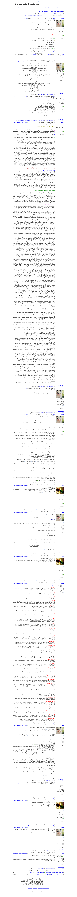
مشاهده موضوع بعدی (29, 15)
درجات (23, 7)
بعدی (31, 13)
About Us (44, 888)
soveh (63, 96)
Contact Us (47, 888)
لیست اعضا (49, 7)
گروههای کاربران (42, 7)
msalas (63, 485)
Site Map (41, 888)
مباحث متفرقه (53, 11)
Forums (31, 888)
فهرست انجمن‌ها (60, 11)
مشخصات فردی (28, 7)
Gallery (36, 888)
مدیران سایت (35, 7)
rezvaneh (62, 18)
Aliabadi (34, 54)
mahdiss (49, 54)
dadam (63, 853)
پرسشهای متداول (59, 7)
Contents (34, 888)
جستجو (53, 7)
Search (39, 888)
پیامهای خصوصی (17, 7)
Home (29, 888)
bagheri (62, 782)
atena (63, 54)
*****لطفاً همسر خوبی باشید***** (43, 11)
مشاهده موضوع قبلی (38, 15)
